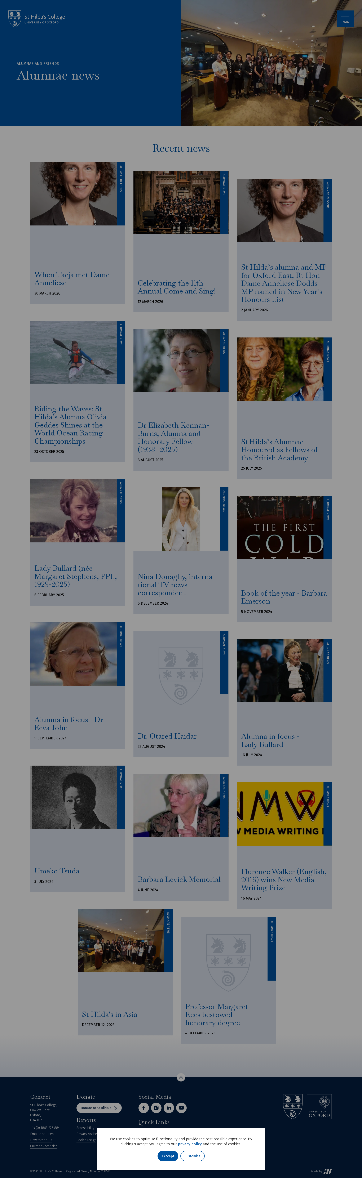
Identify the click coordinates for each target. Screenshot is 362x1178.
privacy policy (190, 1144)
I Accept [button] (168, 1156)
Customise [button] (192, 1156)
